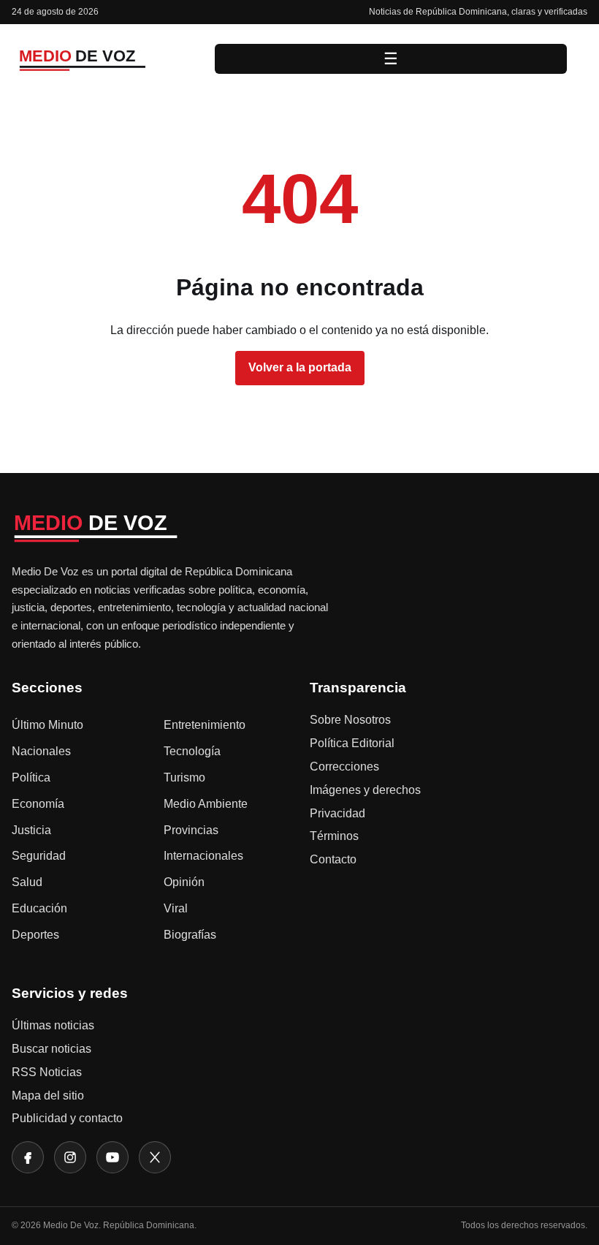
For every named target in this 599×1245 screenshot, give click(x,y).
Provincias (191, 830)
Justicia (31, 830)
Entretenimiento (204, 725)
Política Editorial (352, 743)
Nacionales (41, 751)
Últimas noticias (53, 1025)
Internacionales (203, 855)
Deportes (35, 934)
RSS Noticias (47, 1072)
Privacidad (337, 813)
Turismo (184, 777)
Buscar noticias (51, 1048)
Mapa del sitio (48, 1095)
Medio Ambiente (206, 804)
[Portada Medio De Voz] (103, 58)
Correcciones (344, 766)
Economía (38, 804)
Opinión (184, 882)
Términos (334, 836)
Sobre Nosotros (350, 720)
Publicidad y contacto (67, 1118)
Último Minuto (47, 725)
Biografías (190, 934)
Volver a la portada (299, 367)
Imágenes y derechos (365, 790)
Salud (27, 882)
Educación (39, 908)
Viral (176, 908)
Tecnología (192, 751)
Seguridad (39, 855)
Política (31, 777)
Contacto (333, 859)
